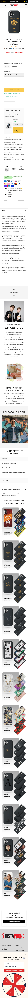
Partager (5, 200)
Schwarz (7, 66)
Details (3, 210)
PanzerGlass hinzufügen (17, 129)
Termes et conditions (6, 945)
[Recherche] (5, 5)
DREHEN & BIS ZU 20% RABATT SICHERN (14, 970)
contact (17, 945)
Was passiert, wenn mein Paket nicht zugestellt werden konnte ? (13, 473)
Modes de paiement (20, 950)
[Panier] (25, 5)
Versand (4, 277)
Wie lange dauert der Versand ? (8, 467)
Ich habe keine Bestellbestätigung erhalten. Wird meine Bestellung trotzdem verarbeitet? (13, 494)
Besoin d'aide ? (21, 200)
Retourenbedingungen (7, 280)
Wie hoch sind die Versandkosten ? (9, 463)
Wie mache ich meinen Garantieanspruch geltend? (12, 485)
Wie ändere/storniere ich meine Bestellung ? (11, 489)
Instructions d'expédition (21, 947)
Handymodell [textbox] (7, 71)
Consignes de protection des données (7, 948)
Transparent (14, 66)
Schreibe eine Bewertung (14, 921)
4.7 (5, 1)
